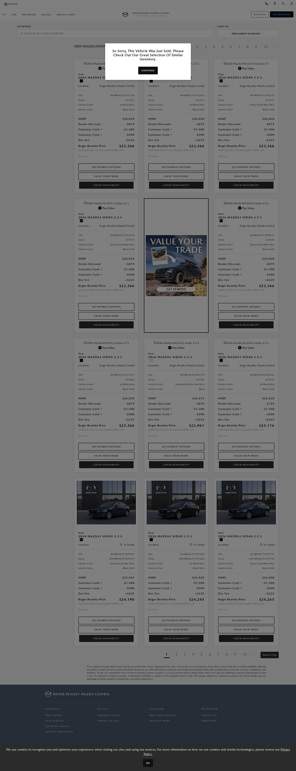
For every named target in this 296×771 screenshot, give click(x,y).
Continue (148, 70)
